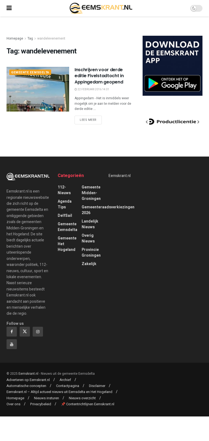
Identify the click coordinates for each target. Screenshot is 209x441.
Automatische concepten (26, 385)
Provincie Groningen (91, 252)
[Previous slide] (147, 122)
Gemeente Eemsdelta (30, 72)
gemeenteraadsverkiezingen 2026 (108, 210)
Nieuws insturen (46, 398)
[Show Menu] (9, 8)
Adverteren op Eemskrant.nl (28, 379)
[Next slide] (198, 122)
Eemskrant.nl (120, 176)
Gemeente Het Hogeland (67, 244)
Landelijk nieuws (90, 224)
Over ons (13, 404)
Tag (30, 38)
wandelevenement (51, 38)
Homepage (15, 38)
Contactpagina (67, 385)
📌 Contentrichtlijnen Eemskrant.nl (87, 404)
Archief (65, 379)
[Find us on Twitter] (25, 332)
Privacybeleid (40, 404)
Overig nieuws (88, 238)
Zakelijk (89, 264)
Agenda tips (65, 204)
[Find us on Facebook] (12, 332)
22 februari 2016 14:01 (93, 89)
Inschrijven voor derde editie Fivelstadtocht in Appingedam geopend (99, 76)
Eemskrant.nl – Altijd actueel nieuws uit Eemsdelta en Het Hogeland (59, 391)
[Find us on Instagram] (38, 332)
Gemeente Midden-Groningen (91, 193)
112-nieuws (64, 190)
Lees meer (91, 119)
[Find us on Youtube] (12, 344)
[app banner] (172, 65)
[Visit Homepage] (101, 8)
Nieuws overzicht (82, 398)
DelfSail (65, 215)
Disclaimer (97, 385)
